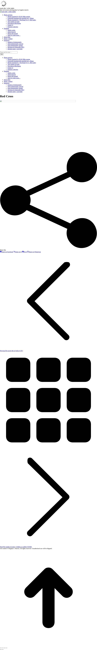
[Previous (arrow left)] (1, 649)
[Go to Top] (48, 646)
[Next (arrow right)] (2, 649)
